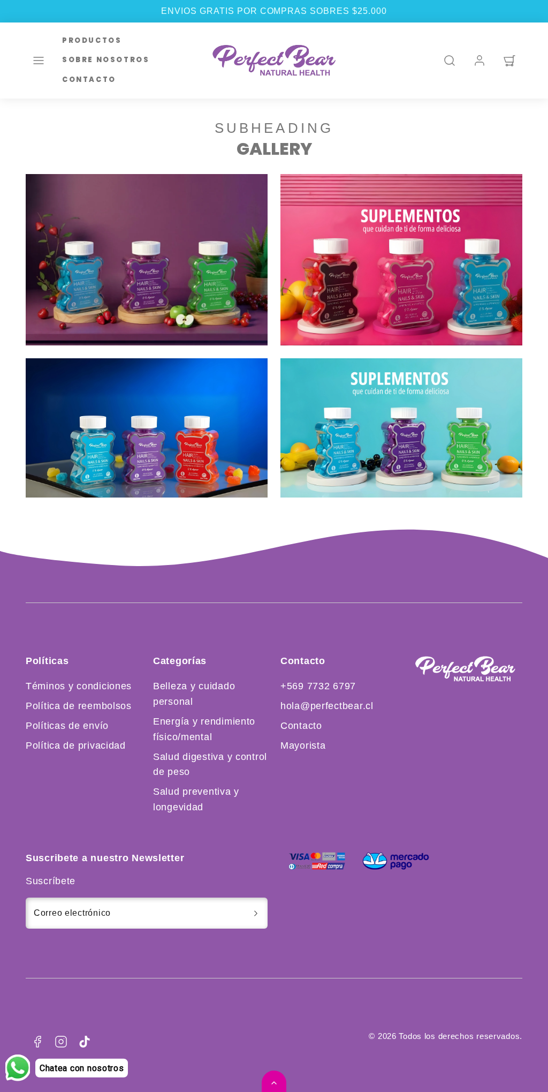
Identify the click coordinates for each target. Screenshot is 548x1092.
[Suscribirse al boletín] (256, 913)
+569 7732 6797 (318, 686)
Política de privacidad (76, 745)
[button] (38, 60)
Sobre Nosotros (105, 60)
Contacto (89, 79)
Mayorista (302, 745)
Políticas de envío (67, 725)
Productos (91, 40)
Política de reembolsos (79, 706)
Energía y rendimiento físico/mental (204, 729)
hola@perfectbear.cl (327, 706)
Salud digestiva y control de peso (210, 764)
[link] (479, 60)
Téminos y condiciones (79, 686)
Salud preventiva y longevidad (196, 799)
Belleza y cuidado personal (194, 694)
